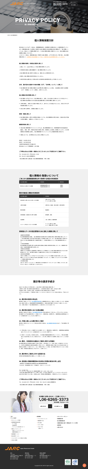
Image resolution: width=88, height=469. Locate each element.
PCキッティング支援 (15, 420)
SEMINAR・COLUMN (52, 8)
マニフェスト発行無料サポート (18, 426)
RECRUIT (62, 8)
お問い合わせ (73, 2)
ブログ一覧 (40, 426)
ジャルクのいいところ (42, 418)
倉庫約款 (59, 425)
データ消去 (14, 423)
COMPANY (25, 8)
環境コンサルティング (16, 429)
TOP (19, 8)
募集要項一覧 (40, 420)
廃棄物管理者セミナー (16, 432)
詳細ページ (41, 428)
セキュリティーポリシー (62, 416)
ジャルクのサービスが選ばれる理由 (19, 438)
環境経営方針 (60, 418)
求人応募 (73, 5)
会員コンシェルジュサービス (18, 430)
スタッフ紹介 (40, 424)
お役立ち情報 (14, 440)
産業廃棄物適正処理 (15, 422)
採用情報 (39, 416)
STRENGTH (41, 8)
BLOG (69, 8)
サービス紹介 (13, 418)
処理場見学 (14, 425)
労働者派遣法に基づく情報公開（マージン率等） (67, 423)
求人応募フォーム (58, 406)
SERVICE (33, 8)
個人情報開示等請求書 (36, 301)
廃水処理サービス (15, 436)
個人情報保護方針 (61, 420)
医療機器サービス (15, 434)
